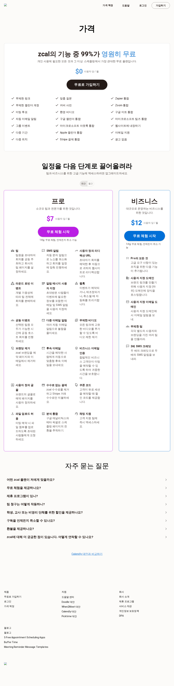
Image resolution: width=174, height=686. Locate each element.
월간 (90, 183)
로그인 (143, 5)
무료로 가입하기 (87, 85)
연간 (83, 183)
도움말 (125, 5)
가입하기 (161, 5)
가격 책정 (108, 5)
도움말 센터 (68, 597)
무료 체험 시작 (58, 232)
